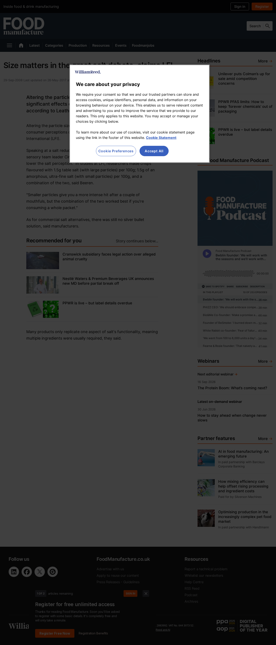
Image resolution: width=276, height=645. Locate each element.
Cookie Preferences (116, 151)
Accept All (154, 151)
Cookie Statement (161, 137)
